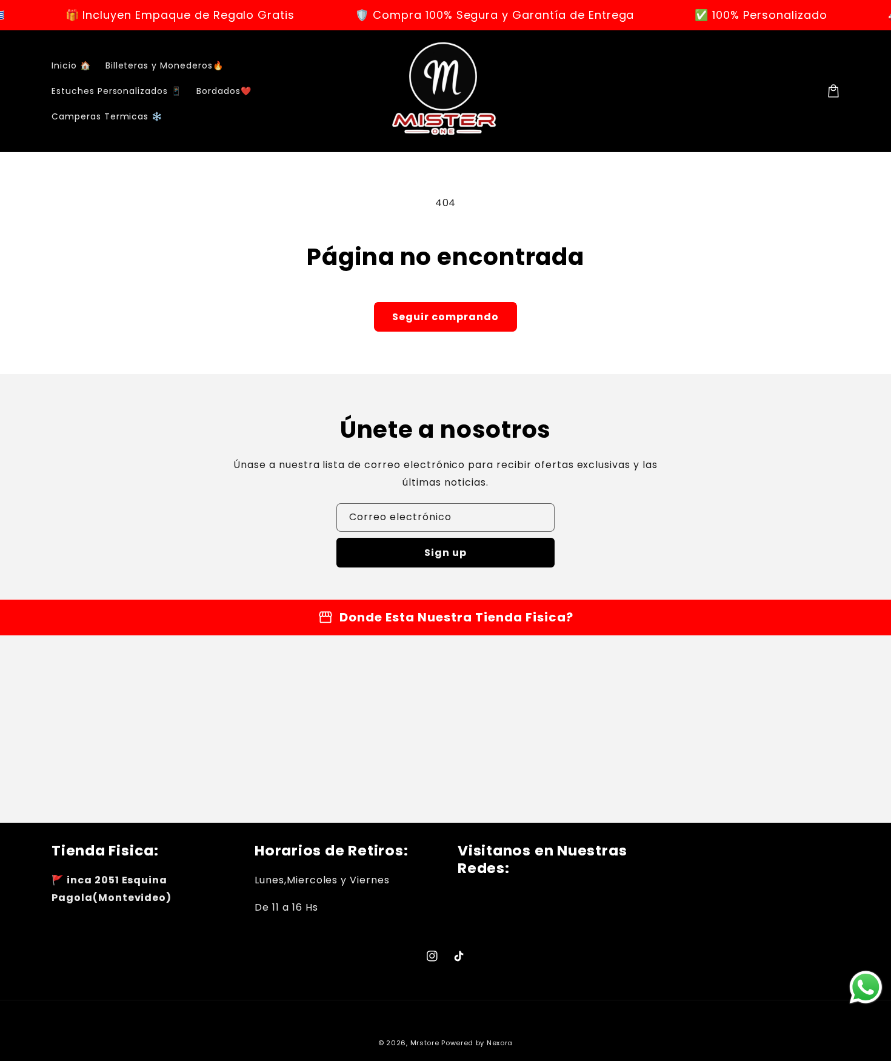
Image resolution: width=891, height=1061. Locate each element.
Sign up (445, 553)
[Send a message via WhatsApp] (866, 987)
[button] (833, 91)
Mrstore (424, 1043)
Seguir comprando (445, 317)
